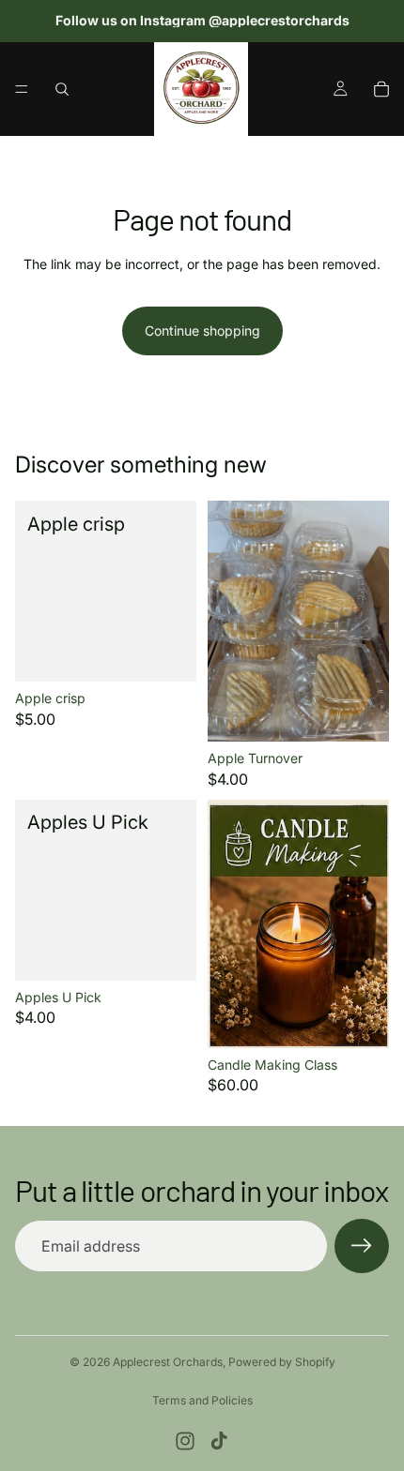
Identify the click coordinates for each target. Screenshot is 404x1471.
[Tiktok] (219, 1441)
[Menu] (21, 89)
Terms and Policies (202, 1400)
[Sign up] (361, 1246)
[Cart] (381, 89)
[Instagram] (185, 1441)
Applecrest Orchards (168, 1362)
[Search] (62, 89)
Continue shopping (202, 330)
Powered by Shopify (281, 1362)
